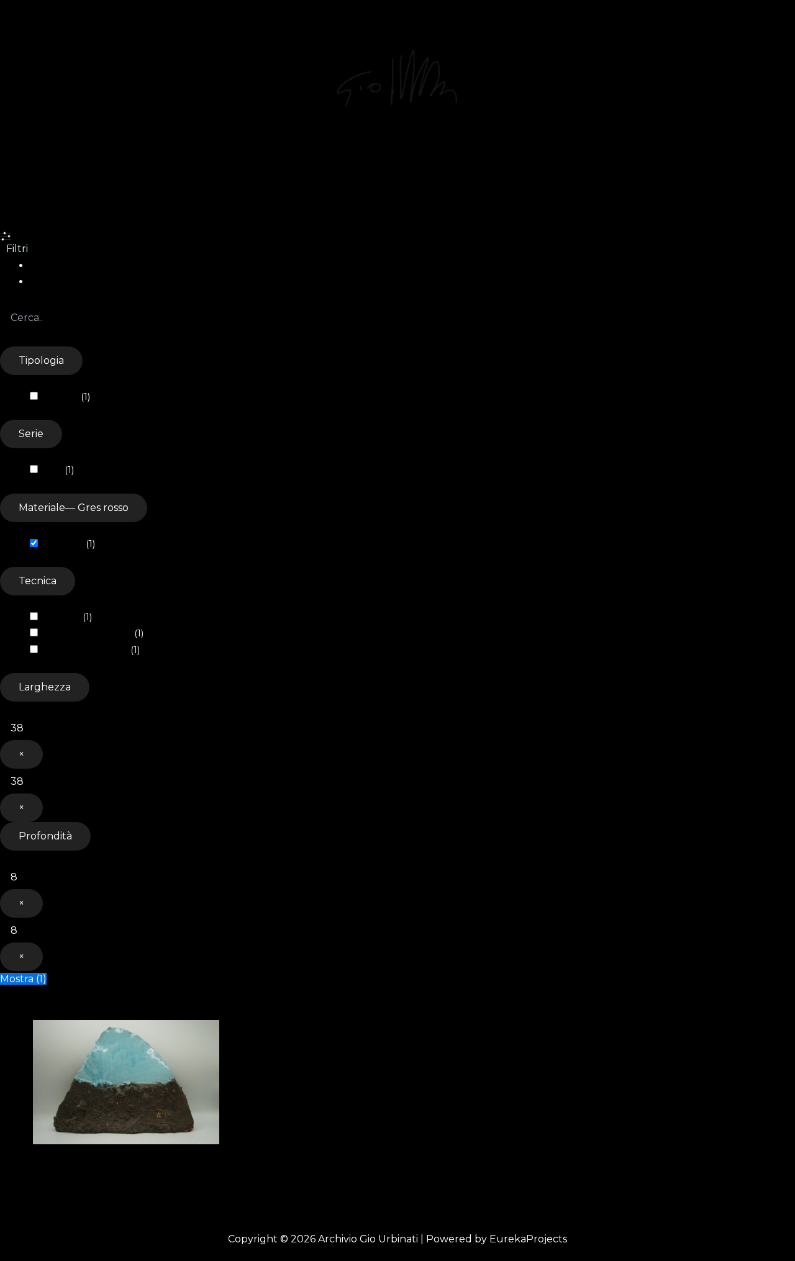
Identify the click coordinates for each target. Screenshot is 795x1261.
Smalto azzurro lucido (87, 633)
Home (27, 171)
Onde (52, 470)
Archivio (87, 171)
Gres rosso (63, 543)
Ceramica (60, 396)
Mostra (23, 979)
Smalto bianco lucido (85, 650)
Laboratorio (238, 171)
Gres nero (61, 617)
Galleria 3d (158, 171)
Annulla (20, 995)
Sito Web (313, 171)
